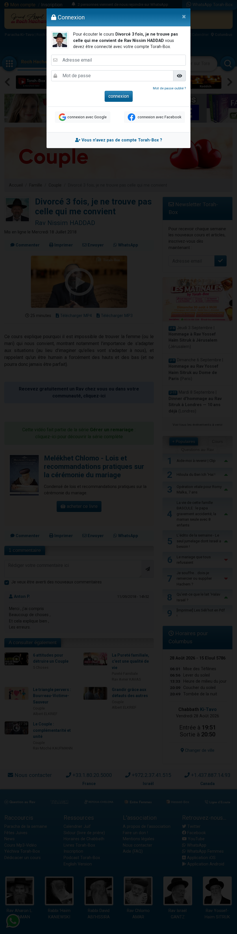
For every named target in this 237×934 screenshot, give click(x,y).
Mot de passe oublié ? (169, 88)
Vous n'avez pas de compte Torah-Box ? (121, 140)
